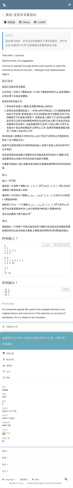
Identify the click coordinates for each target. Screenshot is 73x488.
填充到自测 (61, 244)
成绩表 (9, 365)
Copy (46, 244)
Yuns (8, 433)
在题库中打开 (12, 326)
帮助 (8, 377)
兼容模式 (24, 479)
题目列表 (10, 359)
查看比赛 (10, 353)
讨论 (8, 371)
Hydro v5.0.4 (44, 483)
